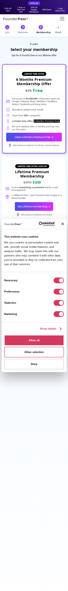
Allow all (34, 340)
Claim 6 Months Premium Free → (34, 137)
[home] (15, 18)
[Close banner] (62, 224)
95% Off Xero (8, 9)
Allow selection (34, 352)
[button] (61, 18)
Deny (34, 364)
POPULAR (34, 3)
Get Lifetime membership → (34, 206)
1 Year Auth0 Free (60, 9)
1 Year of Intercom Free (21, 9)
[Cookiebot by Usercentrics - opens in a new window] (40, 224)
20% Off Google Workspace (34, 9)
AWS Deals (46, 9)
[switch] (58, 292)
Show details (48, 328)
